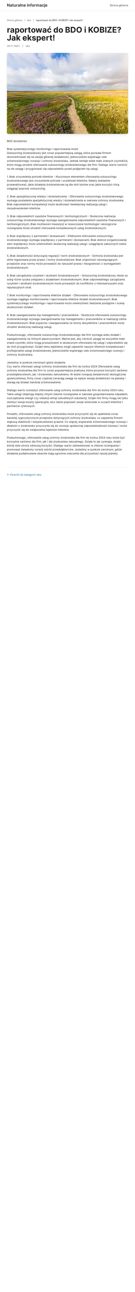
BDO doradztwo (17, 141)
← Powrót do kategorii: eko (24, 474)
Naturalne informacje (27, 5)
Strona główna (119, 5)
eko (29, 20)
